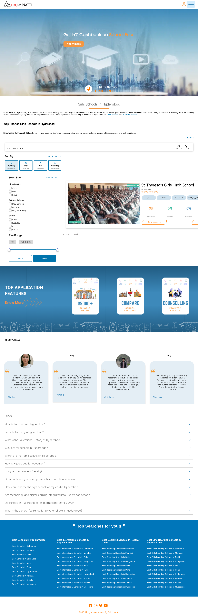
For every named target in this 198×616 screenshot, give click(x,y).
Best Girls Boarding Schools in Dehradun (165, 548)
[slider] (9, 249)
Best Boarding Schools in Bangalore (118, 561)
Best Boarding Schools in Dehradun (118, 548)
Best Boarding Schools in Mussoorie (118, 587)
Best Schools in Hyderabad (24, 571)
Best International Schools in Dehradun (75, 548)
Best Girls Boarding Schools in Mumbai (164, 553)
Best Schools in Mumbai (23, 550)
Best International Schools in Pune (72, 570)
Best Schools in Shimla (22, 580)
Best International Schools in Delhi (72, 557)
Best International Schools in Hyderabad (75, 574)
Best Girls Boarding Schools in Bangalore (166, 561)
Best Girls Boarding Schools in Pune (163, 570)
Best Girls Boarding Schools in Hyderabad (166, 574)
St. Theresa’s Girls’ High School (167, 185)
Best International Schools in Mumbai (74, 553)
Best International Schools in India (72, 565)
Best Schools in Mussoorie (24, 584)
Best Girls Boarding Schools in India (163, 565)
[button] (99, 424)
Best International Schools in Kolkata (73, 578)
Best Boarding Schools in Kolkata (117, 578)
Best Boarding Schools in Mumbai (117, 553)
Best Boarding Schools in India (116, 565)
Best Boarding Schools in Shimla (117, 582)
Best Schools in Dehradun (24, 546)
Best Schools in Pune (21, 567)
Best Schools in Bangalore (24, 559)
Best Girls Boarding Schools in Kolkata (164, 578)
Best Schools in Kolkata (22, 576)
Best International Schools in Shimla (73, 582)
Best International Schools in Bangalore (75, 561)
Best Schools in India (21, 563)
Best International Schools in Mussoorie (75, 587)
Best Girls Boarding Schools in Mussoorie (166, 587)
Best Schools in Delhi (21, 554)
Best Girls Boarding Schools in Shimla (164, 582)
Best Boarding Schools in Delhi (116, 557)
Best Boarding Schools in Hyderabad (119, 574)
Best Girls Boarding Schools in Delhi (163, 557)
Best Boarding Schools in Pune (116, 570)
